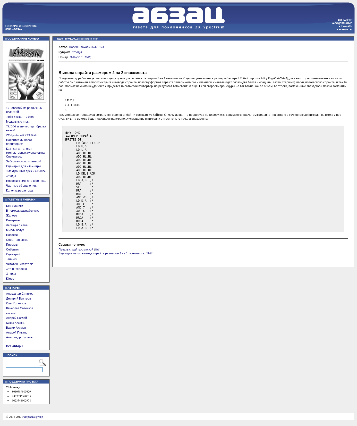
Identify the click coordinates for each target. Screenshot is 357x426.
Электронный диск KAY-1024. (26, 171)
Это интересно (16, 269)
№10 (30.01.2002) (80, 57)
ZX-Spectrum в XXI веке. (21, 135)
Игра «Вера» (13, 29)
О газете (346, 20)
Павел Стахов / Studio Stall (86, 47)
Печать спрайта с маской (76, 249)
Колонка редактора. (20, 190)
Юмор (10, 278)
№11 (150, 253)
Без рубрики (14, 206)
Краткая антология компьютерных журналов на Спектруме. (25, 152)
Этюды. (11, 176)
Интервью (13, 220)
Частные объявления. (21, 185)
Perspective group (32, 416)
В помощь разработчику (22, 210)
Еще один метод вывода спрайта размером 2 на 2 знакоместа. (102, 253)
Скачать (346, 26)
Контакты (345, 29)
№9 (97, 249)
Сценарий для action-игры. (24, 166)
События (12, 249)
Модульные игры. (18, 121)
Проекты (12, 244)
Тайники (11, 259)
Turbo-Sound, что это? (20, 116)
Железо (11, 215)
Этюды (11, 274)
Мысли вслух (15, 230)
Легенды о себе (17, 225)
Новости (12, 235)
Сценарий (13, 254)
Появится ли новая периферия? (19, 142)
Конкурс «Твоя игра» (21, 26)
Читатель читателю (19, 264)
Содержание (343, 23)
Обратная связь (17, 240)
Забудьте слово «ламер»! (23, 161)
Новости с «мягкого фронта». (26, 181)
